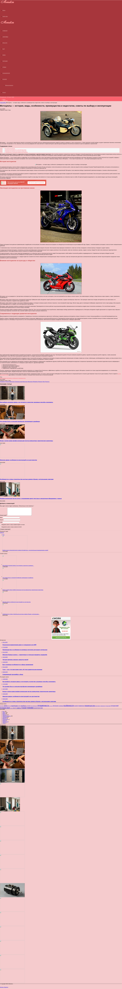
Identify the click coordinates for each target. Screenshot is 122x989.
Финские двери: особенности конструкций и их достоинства (18, 460)
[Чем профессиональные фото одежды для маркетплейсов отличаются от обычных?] (12, 911)
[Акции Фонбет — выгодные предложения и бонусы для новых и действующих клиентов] (12, 954)
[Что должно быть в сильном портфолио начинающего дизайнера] (12, 419)
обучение (55, 705)
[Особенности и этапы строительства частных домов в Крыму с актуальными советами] (12, 476)
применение (102, 705)
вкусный (9, 705)
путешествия (5, 708)
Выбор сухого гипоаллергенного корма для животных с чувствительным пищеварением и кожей (25, 550)
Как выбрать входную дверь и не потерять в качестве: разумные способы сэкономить (26, 402)
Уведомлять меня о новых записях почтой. (12, 526)
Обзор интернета (9, 85)
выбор (19, 705)
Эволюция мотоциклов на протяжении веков (15, 149)
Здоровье (5, 36)
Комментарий (3, 515)
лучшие (40, 705)
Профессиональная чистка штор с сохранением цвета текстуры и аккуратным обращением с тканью (31, 498)
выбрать (23, 706)
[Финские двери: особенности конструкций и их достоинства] (12, 457)
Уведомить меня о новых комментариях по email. (13, 524)
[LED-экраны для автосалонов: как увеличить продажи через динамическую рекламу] (12, 982)
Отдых (4, 67)
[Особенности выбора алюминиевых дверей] (12, 868)
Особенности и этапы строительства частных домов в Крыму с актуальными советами (26, 479)
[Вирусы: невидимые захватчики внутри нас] (12, 968)
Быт (4, 49)
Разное (5, 79)
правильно (81, 705)
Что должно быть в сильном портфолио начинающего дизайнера (20, 421)
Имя (1, 517)
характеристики (38, 708)
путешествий (114, 705)
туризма (29, 708)
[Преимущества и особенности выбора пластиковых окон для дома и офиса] (12, 853)
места (46, 706)
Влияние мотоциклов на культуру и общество (15, 150)
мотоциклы (9, 378)
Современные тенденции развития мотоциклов (16, 152)
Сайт (1, 522)
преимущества (22, 378)
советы (18, 708)
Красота (5, 42)
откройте (76, 705)
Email (1, 519)
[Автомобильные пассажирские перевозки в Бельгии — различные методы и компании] (12, 882)
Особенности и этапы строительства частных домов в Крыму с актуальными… (21, 614)
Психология (6, 73)
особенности (15, 378)
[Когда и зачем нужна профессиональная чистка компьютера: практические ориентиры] (12, 438)
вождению (14, 705)
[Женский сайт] (7, 3)
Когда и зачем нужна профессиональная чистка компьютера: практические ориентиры (26, 440)
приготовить (97, 705)
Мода (4, 55)
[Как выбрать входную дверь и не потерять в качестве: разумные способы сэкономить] (12, 399)
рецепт (14, 708)
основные (61, 705)
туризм (23, 708)
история (5, 378)
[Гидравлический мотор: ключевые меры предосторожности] (12, 896)
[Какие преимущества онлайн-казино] (12, 825)
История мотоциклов (10, 148)
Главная (2, 102)
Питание (5, 61)
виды (1, 378)
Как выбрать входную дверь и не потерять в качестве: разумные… (18, 565)
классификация (34, 705)
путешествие (108, 705)
